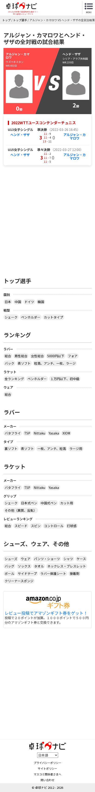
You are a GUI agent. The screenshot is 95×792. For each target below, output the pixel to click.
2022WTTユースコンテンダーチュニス (43, 122)
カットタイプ (53, 317)
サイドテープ (27, 573)
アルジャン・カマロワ (74, 136)
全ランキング (14, 378)
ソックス (24, 566)
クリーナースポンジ (19, 581)
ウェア (25, 558)
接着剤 (74, 573)
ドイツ (29, 301)
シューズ (11, 558)
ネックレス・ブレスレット (66, 566)
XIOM (66, 433)
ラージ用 (75, 448)
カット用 (66, 503)
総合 (8, 356)
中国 (18, 301)
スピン (36, 525)
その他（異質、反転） (21, 510)
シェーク (11, 317)
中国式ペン (49, 503)
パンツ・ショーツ (47, 558)
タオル (39, 566)
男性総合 (21, 356)
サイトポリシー (47, 768)
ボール (9, 573)
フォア (72, 356)
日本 (8, 301)
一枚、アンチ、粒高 (51, 448)
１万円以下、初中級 (64, 378)
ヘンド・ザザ (20, 134)
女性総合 (37, 356)
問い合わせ (47, 780)
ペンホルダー (30, 317)
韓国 (41, 301)
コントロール (53, 525)
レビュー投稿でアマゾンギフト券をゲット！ (46, 613)
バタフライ (13, 433)
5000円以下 (55, 356)
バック (9, 363)
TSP (27, 433)
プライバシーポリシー (47, 763)
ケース (81, 558)
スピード (21, 525)
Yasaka (54, 433)
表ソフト (24, 363)
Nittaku (39, 433)
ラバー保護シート (53, 573)
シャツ (68, 558)
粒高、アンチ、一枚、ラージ (55, 363)
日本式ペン (29, 503)
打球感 (72, 525)
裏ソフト (11, 448)
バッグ (9, 566)
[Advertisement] (47, 218)
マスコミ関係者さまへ (47, 774)
